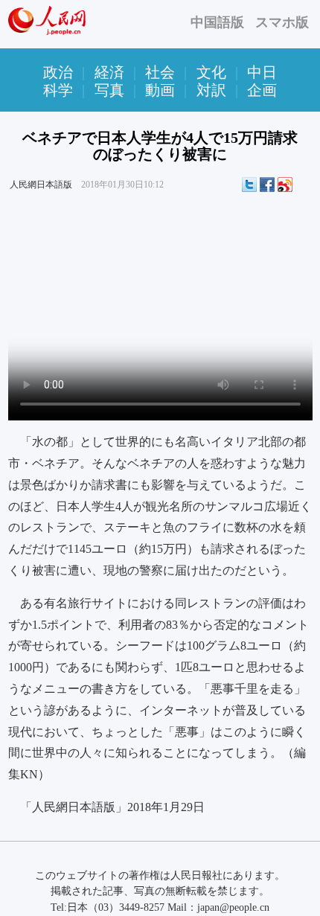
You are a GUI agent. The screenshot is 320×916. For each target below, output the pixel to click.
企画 (262, 90)
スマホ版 (282, 22)
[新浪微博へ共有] (285, 184)
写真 (109, 90)
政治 (58, 72)
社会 (160, 72)
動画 (160, 90)
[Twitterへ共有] (249, 184)
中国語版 (217, 22)
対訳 (211, 90)
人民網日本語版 (41, 184)
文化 (211, 72)
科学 (58, 90)
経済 (109, 72)
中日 (262, 72)
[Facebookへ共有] (267, 184)
